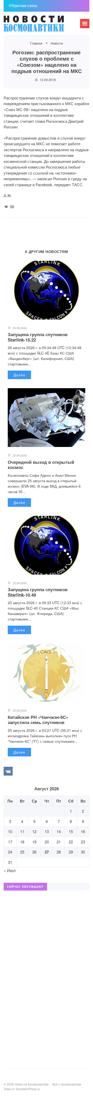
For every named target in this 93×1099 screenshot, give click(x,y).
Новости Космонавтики (42, 26)
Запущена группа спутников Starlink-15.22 (37, 337)
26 (34, 852)
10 (10, 831)
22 (71, 841)
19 (34, 841)
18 (22, 841)
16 (83, 831)
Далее (19, 374)
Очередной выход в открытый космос (41, 464)
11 (22, 831)
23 (83, 841)
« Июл (10, 870)
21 (59, 841)
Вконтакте (8, 771)
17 (10, 841)
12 (34, 831)
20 (47, 841)
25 (22, 852)
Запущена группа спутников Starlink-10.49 (37, 592)
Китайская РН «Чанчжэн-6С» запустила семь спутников (38, 719)
